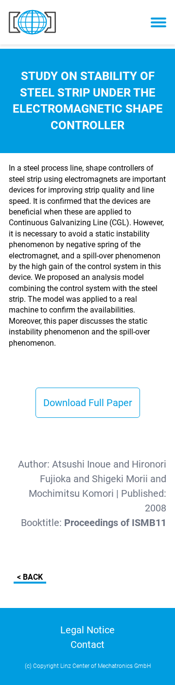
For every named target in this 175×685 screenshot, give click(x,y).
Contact (87, 644)
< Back (30, 577)
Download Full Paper (87, 403)
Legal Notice (87, 630)
